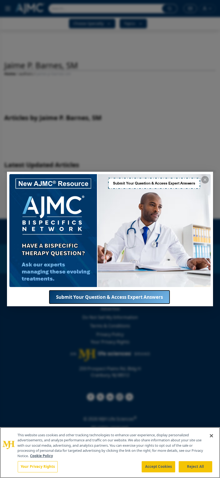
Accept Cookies (158, 466)
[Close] (211, 436)
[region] (110, 452)
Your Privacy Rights (38, 466)
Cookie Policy (41, 455)
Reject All (195, 466)
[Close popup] (205, 179)
